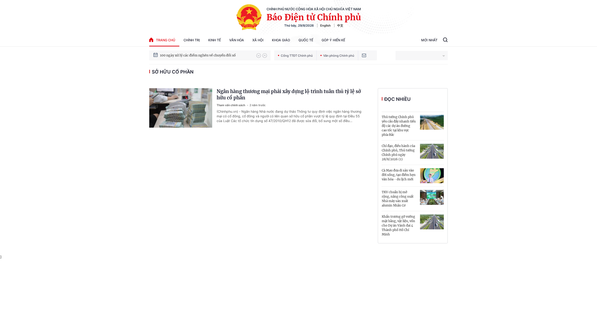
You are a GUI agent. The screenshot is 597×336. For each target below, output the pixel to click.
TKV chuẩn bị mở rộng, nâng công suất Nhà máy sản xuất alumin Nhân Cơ (397, 198)
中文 (340, 25)
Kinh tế (214, 40)
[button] (258, 55)
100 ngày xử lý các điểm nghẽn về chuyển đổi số (198, 55)
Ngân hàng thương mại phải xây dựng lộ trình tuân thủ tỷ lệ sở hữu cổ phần (289, 94)
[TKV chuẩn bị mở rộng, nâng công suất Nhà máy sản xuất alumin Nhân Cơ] (432, 197)
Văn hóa (236, 40)
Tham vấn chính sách (231, 105)
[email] (364, 55)
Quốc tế (305, 40)
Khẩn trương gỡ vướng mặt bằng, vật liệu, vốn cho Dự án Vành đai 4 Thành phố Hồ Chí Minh (398, 225)
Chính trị (192, 40)
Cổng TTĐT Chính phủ (297, 55)
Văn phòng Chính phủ (338, 55)
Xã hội (258, 40)
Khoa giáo (281, 40)
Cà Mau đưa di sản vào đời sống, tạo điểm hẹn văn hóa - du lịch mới (399, 174)
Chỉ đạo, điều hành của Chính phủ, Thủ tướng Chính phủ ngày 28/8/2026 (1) (398, 152)
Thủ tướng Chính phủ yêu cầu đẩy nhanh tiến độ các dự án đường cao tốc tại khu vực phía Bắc (399, 126)
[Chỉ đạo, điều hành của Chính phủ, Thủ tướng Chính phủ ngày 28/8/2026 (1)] (432, 151)
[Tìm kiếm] (445, 40)
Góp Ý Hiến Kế (333, 40)
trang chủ (165, 40)
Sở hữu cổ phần (173, 72)
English (325, 25)
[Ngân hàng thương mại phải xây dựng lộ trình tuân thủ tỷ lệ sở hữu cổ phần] (180, 108)
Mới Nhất (429, 40)
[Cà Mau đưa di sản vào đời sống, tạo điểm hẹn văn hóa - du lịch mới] (432, 175)
